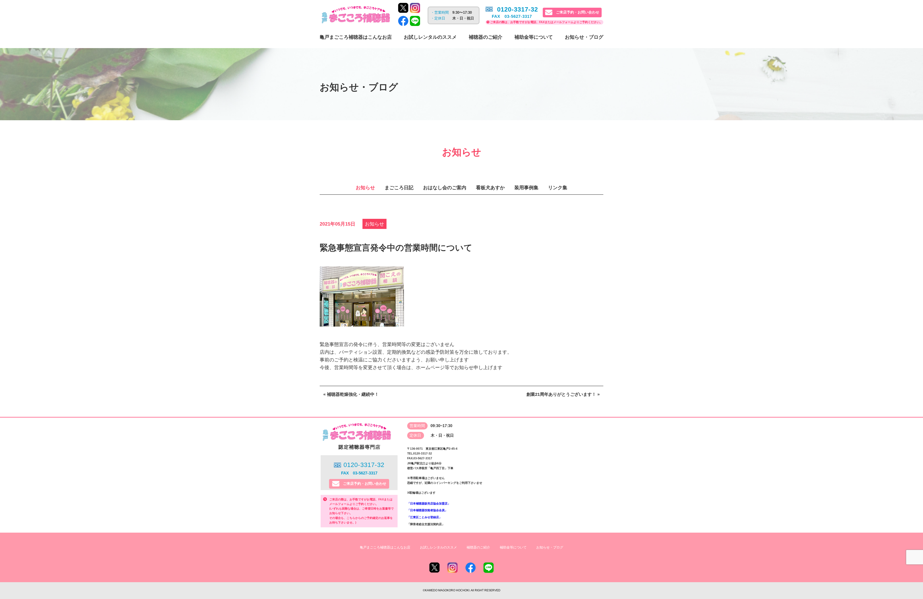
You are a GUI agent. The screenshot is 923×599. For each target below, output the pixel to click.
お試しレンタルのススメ (430, 37)
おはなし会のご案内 (444, 187)
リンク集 (557, 187)
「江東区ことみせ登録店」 (424, 517)
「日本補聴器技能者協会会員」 (427, 510)
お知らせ (365, 187)
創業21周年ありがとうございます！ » (563, 394)
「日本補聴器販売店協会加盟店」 (428, 503)
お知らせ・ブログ (584, 37)
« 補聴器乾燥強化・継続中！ (351, 394)
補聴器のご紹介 (485, 37)
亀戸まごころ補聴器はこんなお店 (356, 37)
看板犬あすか (490, 187)
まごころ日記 (399, 187)
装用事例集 (526, 187)
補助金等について (533, 37)
